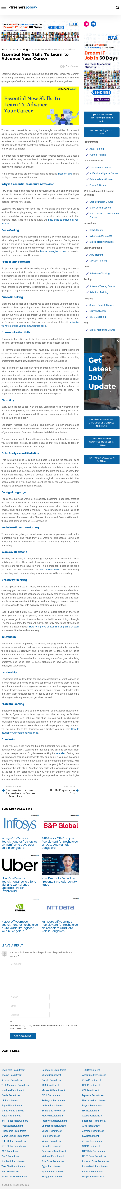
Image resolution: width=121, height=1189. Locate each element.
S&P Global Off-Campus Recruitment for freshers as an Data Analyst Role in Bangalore (60, 843)
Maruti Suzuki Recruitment (15, 1136)
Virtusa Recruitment (52, 1141)
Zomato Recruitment (93, 1131)
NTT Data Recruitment (94, 1151)
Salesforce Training (99, 273)
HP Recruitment (9, 1100)
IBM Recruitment (50, 1085)
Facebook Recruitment (94, 1120)
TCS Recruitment (91, 1070)
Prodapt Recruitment (12, 1125)
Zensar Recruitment (92, 1141)
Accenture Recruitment (94, 1075)
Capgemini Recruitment (54, 1070)
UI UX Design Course (100, 207)
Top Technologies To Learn (101, 132)
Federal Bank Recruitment (14, 1176)
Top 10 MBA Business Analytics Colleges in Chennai (101, 442)
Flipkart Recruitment (92, 1171)
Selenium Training (98, 292)
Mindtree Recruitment (12, 1090)
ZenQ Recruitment (10, 1156)
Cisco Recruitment (51, 1146)
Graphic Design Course (101, 201)
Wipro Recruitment (51, 1075)
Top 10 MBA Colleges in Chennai (102, 459)
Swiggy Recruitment (52, 1176)
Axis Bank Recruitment (53, 1161)
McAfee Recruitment (52, 1115)
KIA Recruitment (90, 1136)
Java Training (96, 148)
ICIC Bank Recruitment (13, 1161)
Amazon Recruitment (12, 1080)
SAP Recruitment (91, 1146)
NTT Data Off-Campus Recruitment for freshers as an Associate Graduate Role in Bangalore (60, 926)
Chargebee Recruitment (54, 1125)
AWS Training (96, 254)
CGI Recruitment (90, 1090)
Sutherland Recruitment (54, 1110)
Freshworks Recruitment (54, 1120)
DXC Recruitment (10, 1151)
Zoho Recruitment (91, 1080)
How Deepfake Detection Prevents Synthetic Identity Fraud (59, 881)
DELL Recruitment (51, 1095)
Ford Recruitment (51, 1136)
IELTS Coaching (97, 316)
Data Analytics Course (100, 179)
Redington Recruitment (54, 1100)
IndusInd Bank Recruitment (96, 1161)
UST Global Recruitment (13, 1146)
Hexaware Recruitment (94, 1100)
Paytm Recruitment (92, 1105)
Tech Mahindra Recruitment (15, 1085)
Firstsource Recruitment (13, 1131)
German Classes (97, 311)
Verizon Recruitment (52, 1105)
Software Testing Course (102, 286)
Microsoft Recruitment (53, 1090)
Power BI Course (97, 185)
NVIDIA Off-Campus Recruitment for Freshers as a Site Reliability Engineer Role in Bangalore (19, 926)
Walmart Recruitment (53, 1156)
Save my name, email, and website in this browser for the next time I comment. (44, 1027)
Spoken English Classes (101, 305)
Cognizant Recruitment (13, 1070)
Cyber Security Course (100, 236)
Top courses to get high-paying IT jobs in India (101, 118)
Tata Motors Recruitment (14, 1141)
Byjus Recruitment (51, 1166)
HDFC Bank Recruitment (94, 1156)
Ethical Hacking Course (101, 241)
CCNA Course (96, 230)
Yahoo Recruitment (52, 1131)
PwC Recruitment (10, 1171)
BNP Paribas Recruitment (14, 1120)
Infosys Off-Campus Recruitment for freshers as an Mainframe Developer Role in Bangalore (19, 843)
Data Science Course (100, 167)
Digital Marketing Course (102, 329)
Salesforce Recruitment (54, 1151)
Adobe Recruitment (92, 1115)
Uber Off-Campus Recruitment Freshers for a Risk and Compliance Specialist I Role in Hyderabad (18, 884)
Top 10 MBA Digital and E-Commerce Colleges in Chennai (101, 422)
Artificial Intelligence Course (103, 173)
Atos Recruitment (91, 1125)
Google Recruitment (52, 1080)
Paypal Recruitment (11, 1105)
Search (117, 7)
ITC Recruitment (90, 1110)
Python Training (97, 154)
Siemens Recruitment (12, 1110)
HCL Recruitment (91, 1085)
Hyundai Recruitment (53, 1171)
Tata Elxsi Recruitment (13, 1166)
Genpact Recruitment (93, 1176)
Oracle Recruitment (11, 1095)
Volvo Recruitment (11, 1115)
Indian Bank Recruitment (95, 1166)
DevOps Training (98, 260)
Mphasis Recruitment (93, 1095)
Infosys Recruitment (11, 1075)
